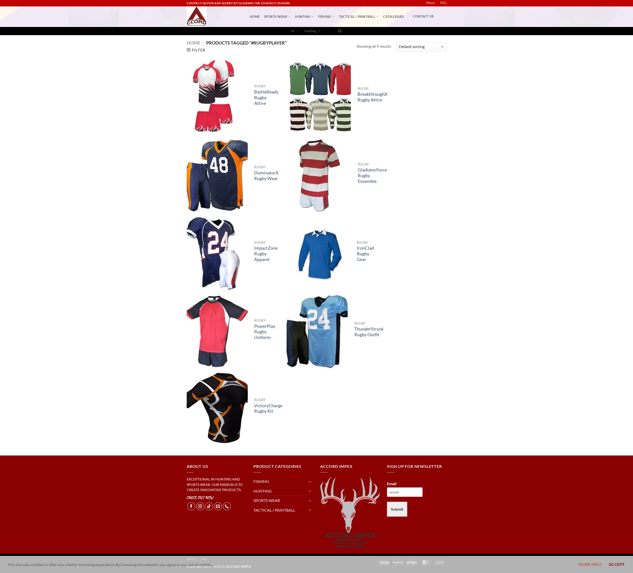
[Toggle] (310, 481)
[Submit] (340, 31)
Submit (397, 509)
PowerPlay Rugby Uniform (264, 332)
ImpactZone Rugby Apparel (266, 253)
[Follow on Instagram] (200, 506)
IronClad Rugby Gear (365, 253)
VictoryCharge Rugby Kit (268, 408)
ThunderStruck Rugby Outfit (369, 331)
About (430, 3)
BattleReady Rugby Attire (266, 97)
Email (393, 483)
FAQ (443, 3)
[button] (196, 50)
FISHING (324, 17)
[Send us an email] (218, 506)
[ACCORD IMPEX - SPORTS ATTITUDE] (214, 16)
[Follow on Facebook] (191, 506)
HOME (255, 17)
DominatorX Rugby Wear (266, 175)
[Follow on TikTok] (209, 506)
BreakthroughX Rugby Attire (372, 97)
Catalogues (393, 17)
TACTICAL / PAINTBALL (357, 17)
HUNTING (302, 17)
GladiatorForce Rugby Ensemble (372, 175)
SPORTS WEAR (275, 17)
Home (193, 43)
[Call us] (227, 506)
